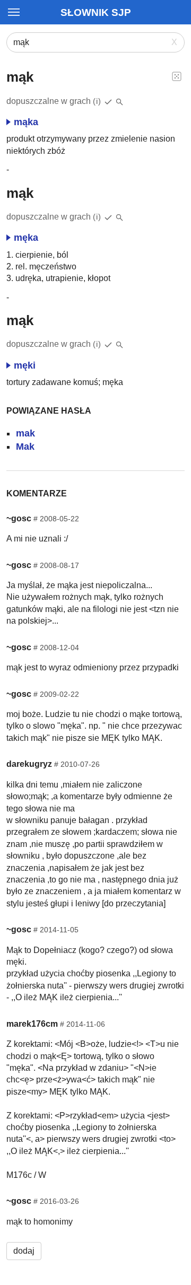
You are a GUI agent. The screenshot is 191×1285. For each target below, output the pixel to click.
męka (26, 237)
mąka (26, 122)
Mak (25, 446)
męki (25, 365)
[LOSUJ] (177, 75)
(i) (97, 101)
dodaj (23, 1250)
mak (25, 433)
